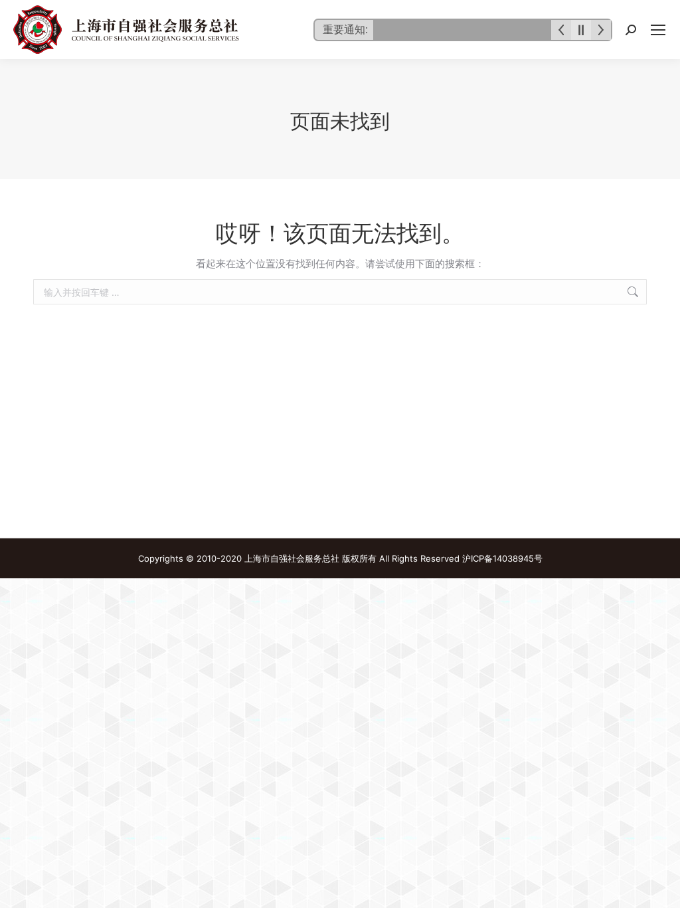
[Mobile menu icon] (658, 30)
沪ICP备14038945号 (502, 558)
